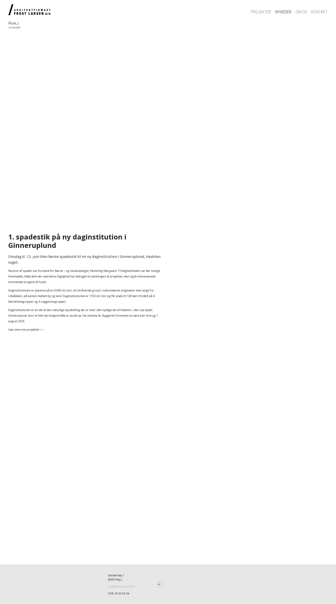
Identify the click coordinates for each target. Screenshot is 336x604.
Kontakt (319, 11)
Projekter (261, 11)
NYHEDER (283, 11)
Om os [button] (301, 11)
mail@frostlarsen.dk (121, 586)
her (42, 329)
